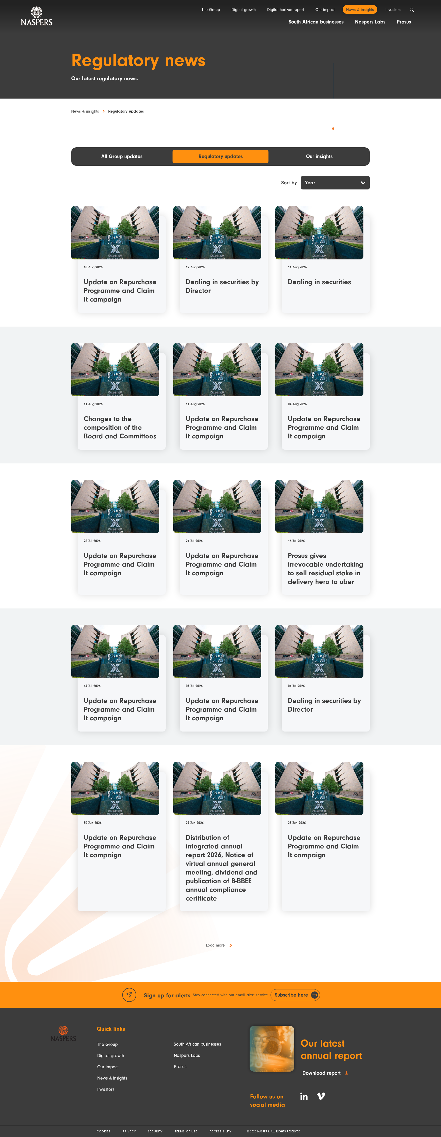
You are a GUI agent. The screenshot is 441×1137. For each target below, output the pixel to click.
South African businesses (197, 1044)
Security (155, 1131)
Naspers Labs (187, 1055)
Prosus (180, 1066)
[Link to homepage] (63, 1033)
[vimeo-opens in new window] (321, 1096)
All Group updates (121, 156)
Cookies (104, 1131)
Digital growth (110, 1055)
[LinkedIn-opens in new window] (304, 1096)
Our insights (319, 156)
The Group (107, 1044)
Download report (321, 1073)
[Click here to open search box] (412, 10)
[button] (220, 945)
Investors (105, 1089)
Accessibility (220, 1131)
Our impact (108, 1067)
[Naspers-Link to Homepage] (36, 16)
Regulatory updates (221, 156)
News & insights (85, 111)
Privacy (129, 1131)
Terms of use (186, 1131)
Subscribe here (291, 995)
